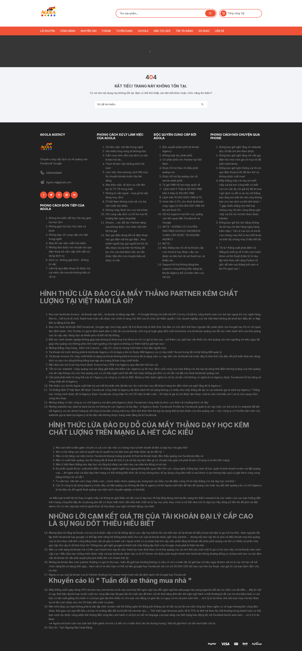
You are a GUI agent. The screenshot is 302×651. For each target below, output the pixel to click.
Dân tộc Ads (162, 30)
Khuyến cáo (89, 30)
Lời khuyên (47, 30)
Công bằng (68, 30)
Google (143, 30)
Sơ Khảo (204, 30)
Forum (106, 30)
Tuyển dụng (124, 30)
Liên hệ (219, 30)
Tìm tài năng (184, 30)
